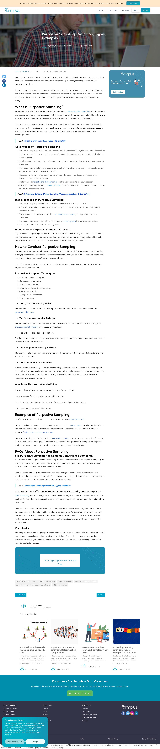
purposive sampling (65, 581)
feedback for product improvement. (38, 432)
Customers (86, 712)
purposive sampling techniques (27, 585)
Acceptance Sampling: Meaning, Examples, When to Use (95, 650)
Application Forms (10, 709)
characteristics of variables (26, 327)
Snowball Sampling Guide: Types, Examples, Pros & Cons (32, 650)
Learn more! (133, 3)
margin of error (54, 185)
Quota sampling (22, 495)
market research (76, 419)
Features (125, 10)
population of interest (24, 312)
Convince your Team (89, 715)
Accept (35, 742)
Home (17, 71)
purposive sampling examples (85, 581)
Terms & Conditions (149, 739)
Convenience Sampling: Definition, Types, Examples (47, 485)
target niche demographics (45, 182)
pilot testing (76, 425)
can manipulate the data (64, 214)
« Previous (21, 595)
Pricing (101, 10)
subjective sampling (60, 585)
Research (25, 71)
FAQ (82, 739)
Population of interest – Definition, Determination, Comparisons (64, 650)
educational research (59, 438)
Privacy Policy (113, 739)
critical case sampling (47, 581)
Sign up (145, 10)
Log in (136, 10)
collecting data (69, 221)
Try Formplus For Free (80, 693)
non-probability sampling (78, 111)
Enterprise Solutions (89, 717)
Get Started (118, 92)
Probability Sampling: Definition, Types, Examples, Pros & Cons (124, 650)
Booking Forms (8, 712)
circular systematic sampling (26, 581)
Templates (113, 10)
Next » (100, 595)
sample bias (45, 585)
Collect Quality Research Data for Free (60, 562)
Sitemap (85, 720)
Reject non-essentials (15, 742)
